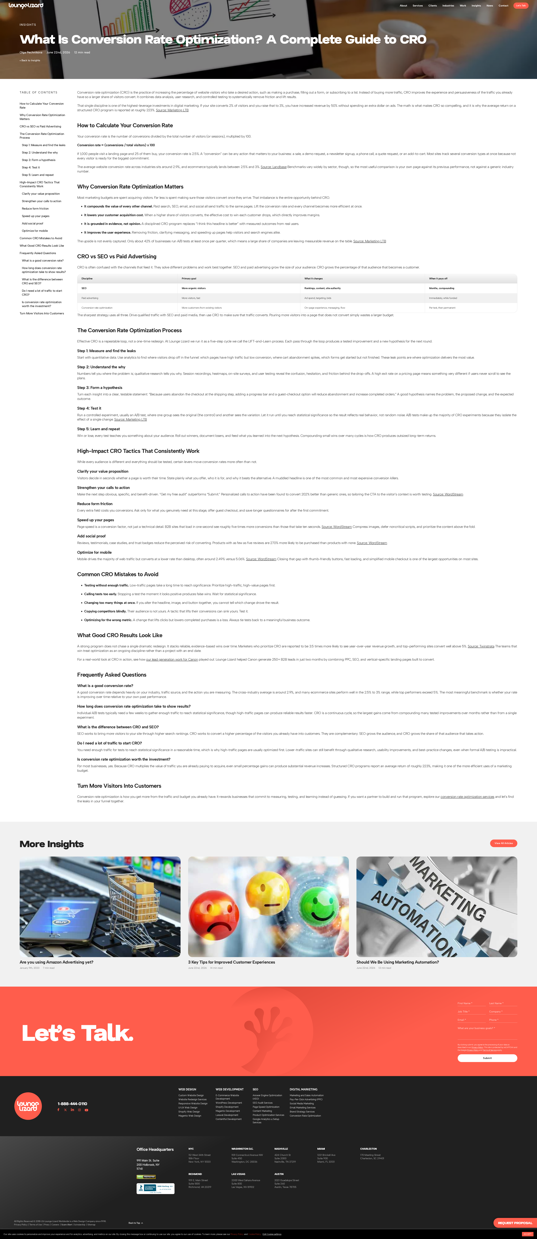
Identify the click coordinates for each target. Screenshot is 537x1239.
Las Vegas (238, 1174)
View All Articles (504, 843)
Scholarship (79, 1224)
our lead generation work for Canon (172, 659)
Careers (55, 1224)
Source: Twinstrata (481, 646)
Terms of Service (490, 1050)
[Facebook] (58, 1109)
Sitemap (91, 1224)
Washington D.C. (242, 1148)
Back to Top (134, 1223)
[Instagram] (79, 1109)
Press (47, 1224)
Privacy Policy (477, 1047)
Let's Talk (521, 5)
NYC (191, 1148)
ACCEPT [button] (528, 1234)
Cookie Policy (254, 1234)
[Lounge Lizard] (26, 5)
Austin (279, 1174)
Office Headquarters (155, 1149)
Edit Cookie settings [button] (272, 1234)
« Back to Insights (30, 60)
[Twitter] (65, 1109)
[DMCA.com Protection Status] (146, 1178)
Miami (321, 1148)
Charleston (368, 1148)
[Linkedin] (72, 1109)
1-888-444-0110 (72, 1103)
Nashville (281, 1148)
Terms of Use (35, 1224)
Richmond (195, 1174)
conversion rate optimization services (467, 797)
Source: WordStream (448, 494)
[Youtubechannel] (86, 1109)
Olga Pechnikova (31, 52)
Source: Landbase (273, 167)
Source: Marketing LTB (172, 110)
